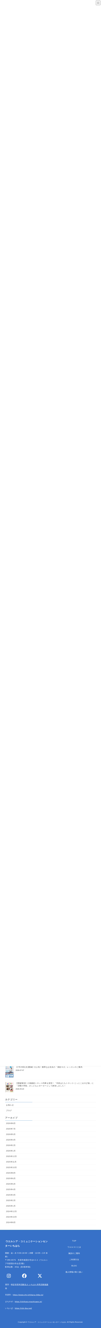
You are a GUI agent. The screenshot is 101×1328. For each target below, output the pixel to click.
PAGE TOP (96, 1286)
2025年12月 (11, 1156)
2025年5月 (11, 1184)
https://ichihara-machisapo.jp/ (28, 1302)
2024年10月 (11, 1217)
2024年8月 (11, 1222)
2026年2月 (11, 1145)
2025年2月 (11, 1200)
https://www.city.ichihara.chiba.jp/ (28, 1295)
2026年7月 (11, 1129)
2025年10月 (11, 1167)
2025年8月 (11, 1173)
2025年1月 (11, 1206)
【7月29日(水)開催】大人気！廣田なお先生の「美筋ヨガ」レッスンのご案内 (49, 1067)
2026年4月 (11, 1140)
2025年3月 (11, 1195)
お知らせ (10, 1105)
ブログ (9, 1110)
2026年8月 (11, 1123)
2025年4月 (11, 1189)
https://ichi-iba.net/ (23, 1308)
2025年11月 (11, 1162)
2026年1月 (11, 1151)
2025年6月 (11, 1178)
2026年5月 (11, 1134)
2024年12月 (11, 1211)
